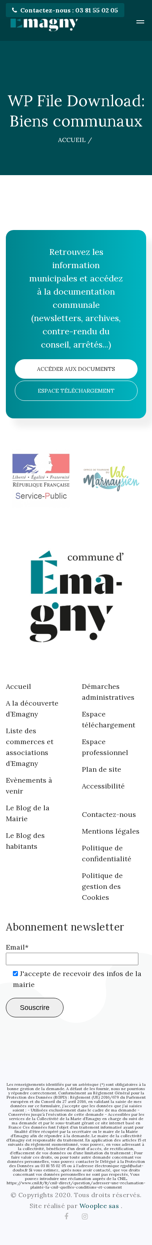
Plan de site (101, 769)
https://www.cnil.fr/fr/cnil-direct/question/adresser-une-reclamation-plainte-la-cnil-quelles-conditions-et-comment (76, 1185)
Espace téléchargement (76, 390)
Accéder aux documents (76, 368)
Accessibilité (103, 785)
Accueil (18, 686)
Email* (17, 947)
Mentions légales (111, 831)
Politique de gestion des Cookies (102, 886)
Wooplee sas (100, 1206)
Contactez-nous (109, 814)
